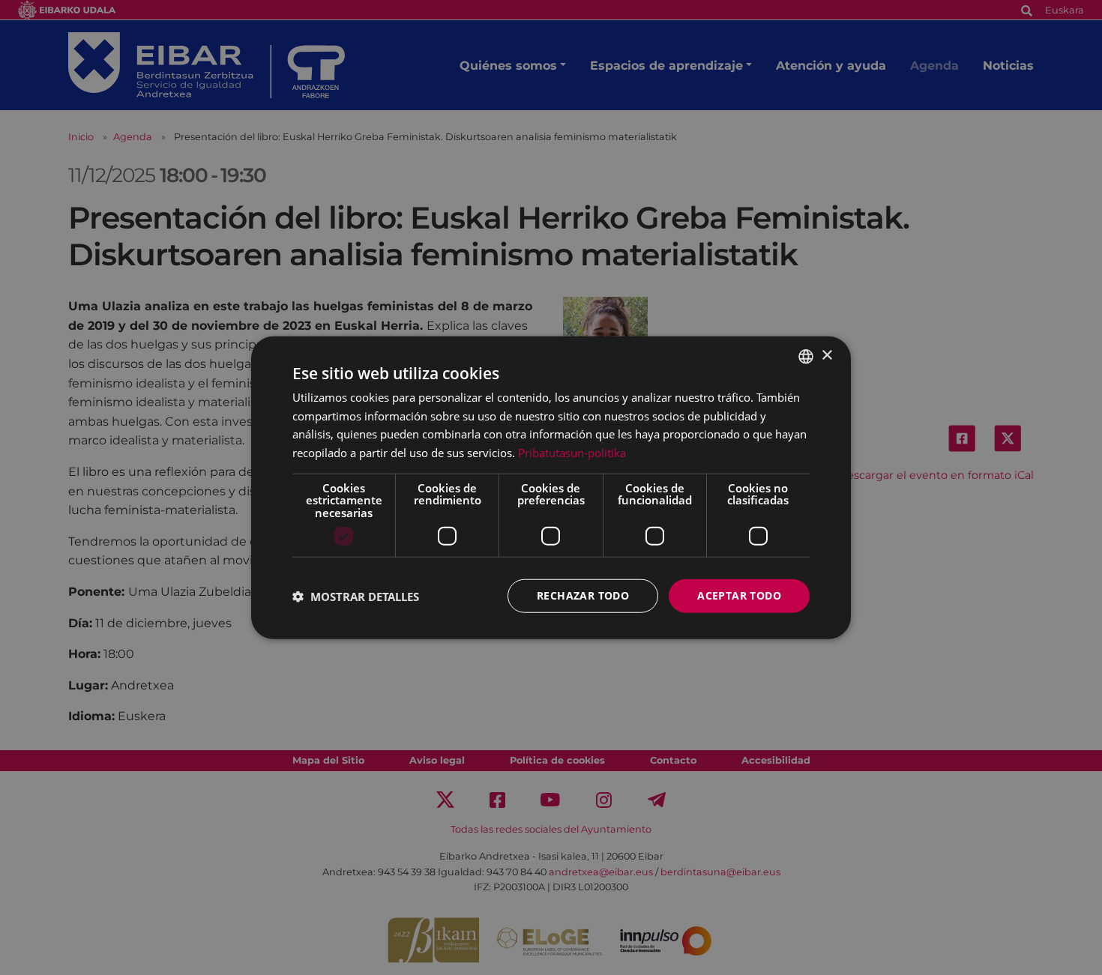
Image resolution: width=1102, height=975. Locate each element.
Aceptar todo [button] (739, 595)
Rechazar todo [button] (583, 595)
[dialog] (551, 487)
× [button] (826, 355)
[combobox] (805, 355)
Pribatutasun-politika (572, 452)
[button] (355, 596)
